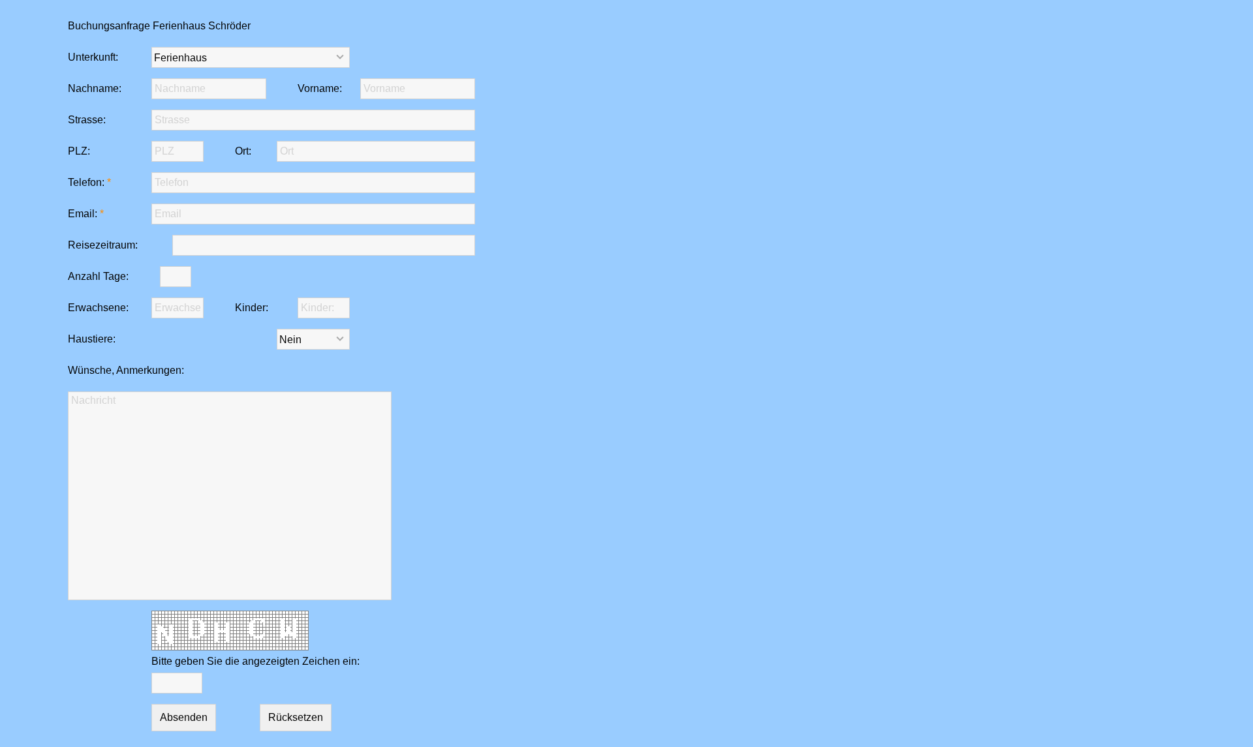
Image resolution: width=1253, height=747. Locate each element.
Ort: (243, 151)
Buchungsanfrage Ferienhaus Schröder (159, 25)
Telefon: (86, 182)
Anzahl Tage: (98, 276)
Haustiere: (92, 338)
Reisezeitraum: (103, 245)
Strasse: (87, 119)
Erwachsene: (98, 307)
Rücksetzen (295, 717)
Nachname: (94, 88)
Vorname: (320, 88)
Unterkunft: (93, 57)
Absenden (184, 717)
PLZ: (79, 151)
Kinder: (251, 307)
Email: (82, 213)
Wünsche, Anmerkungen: (126, 370)
